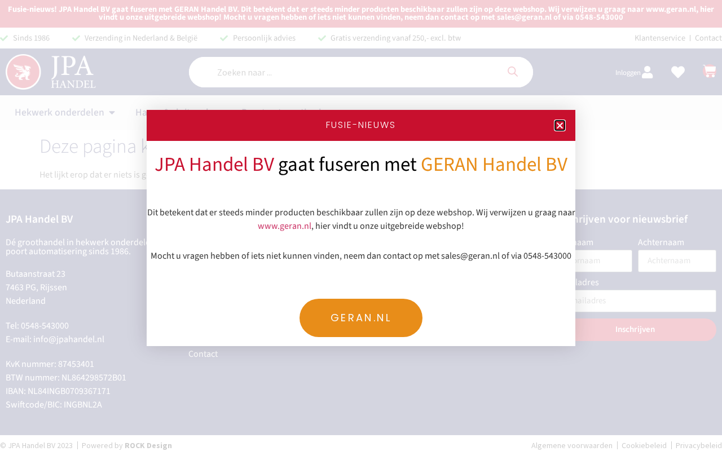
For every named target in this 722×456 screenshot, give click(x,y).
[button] (560, 125)
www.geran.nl (284, 226)
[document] (361, 228)
